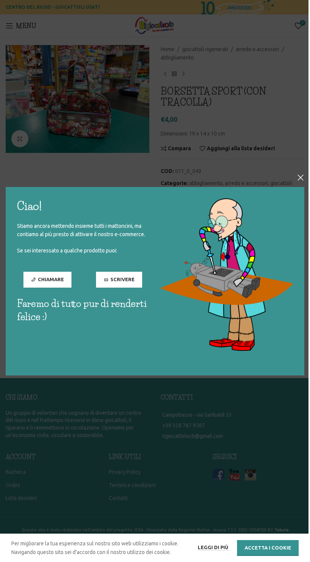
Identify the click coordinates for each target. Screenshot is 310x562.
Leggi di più (213, 547)
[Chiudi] (300, 177)
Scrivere (122, 279)
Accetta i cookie (268, 547)
